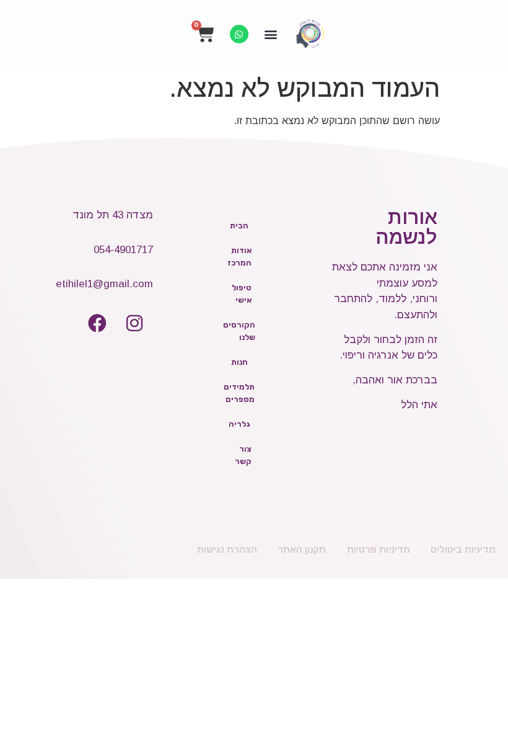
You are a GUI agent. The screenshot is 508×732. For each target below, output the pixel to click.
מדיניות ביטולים (463, 549)
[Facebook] (97, 323)
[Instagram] (134, 323)
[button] (271, 34)
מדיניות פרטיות (378, 549)
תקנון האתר (302, 549)
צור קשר (243, 455)
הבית (239, 225)
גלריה (239, 424)
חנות (239, 362)
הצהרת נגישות (227, 549)
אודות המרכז (239, 256)
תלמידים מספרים (239, 393)
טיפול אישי (242, 294)
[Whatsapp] (239, 34)
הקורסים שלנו (239, 331)
